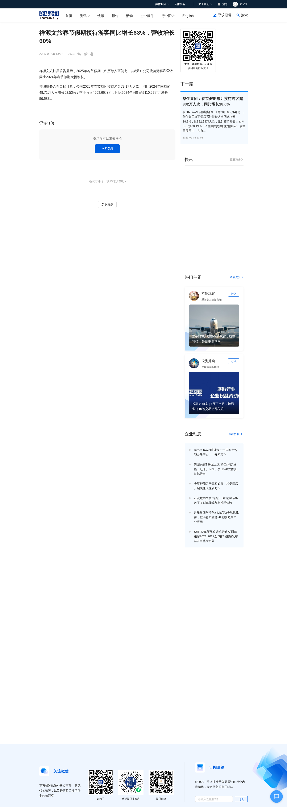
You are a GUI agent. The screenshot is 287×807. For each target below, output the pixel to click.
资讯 (83, 16)
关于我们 (203, 4)
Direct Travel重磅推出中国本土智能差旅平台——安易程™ (215, 452)
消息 (225, 4)
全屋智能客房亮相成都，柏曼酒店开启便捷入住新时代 (216, 486)
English (188, 16)
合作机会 (179, 4)
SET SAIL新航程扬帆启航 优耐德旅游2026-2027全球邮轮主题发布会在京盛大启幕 (216, 536)
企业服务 (147, 16)
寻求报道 (224, 15)
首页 (69, 16)
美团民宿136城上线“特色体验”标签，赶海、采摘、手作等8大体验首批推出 (215, 469)
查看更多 (235, 159)
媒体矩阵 (160, 4)
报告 (115, 16)
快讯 (100, 16)
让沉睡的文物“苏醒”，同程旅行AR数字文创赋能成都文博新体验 (216, 500)
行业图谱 (168, 16)
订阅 (241, 799)
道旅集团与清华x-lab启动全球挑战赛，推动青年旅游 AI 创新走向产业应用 (216, 517)
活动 (129, 16)
